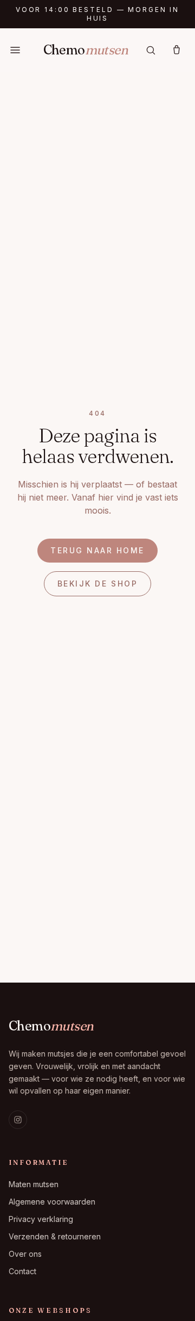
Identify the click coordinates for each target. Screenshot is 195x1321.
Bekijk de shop (97, 583)
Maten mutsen (33, 1184)
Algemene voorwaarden (52, 1201)
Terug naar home (97, 550)
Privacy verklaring (41, 1219)
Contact (22, 1271)
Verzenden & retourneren (55, 1236)
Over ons (25, 1253)
